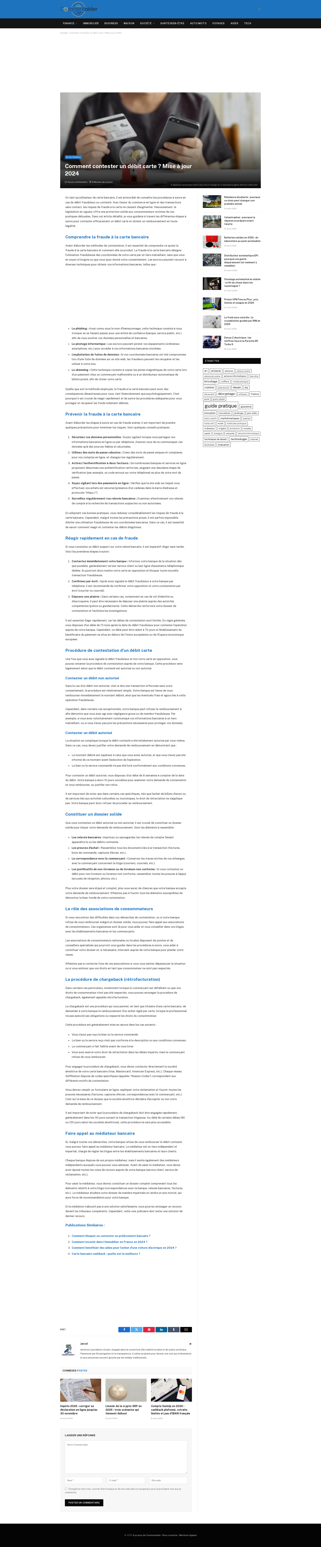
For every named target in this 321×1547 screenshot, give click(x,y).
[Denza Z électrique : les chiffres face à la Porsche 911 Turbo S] (212, 342)
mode (220, 423)
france (255, 394)
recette (247, 428)
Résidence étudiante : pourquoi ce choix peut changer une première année (242, 200)
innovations (225, 413)
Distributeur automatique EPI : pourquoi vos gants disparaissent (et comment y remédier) (241, 260)
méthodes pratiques (236, 423)
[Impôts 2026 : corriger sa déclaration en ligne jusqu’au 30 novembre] (80, 1390)
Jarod (84, 1343)
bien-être (254, 376)
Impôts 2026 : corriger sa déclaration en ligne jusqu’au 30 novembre (78, 1410)
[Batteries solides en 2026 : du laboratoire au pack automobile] (212, 242)
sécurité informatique (248, 433)
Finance (68, 23)
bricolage (210, 381)
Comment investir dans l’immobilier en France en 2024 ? (109, 1242)
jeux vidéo (252, 413)
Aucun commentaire (77, 182)
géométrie (246, 406)
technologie (239, 439)
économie (209, 445)
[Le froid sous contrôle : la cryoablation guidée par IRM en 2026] (212, 321)
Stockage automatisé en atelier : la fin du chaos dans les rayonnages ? (242, 282)
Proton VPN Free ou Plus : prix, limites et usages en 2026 (241, 301)
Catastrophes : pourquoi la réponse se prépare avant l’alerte (239, 220)
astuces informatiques (235, 376)
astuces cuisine (243, 371)
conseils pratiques (240, 382)
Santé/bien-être (172, 23)
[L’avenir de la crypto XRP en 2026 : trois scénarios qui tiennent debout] (125, 1390)
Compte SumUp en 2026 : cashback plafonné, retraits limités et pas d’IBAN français (170, 1410)
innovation (210, 413)
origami (222, 428)
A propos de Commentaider (147, 1535)
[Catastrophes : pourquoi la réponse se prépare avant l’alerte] (212, 221)
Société (146, 23)
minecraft (209, 423)
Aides (235, 23)
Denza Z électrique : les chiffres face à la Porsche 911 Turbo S (241, 341)
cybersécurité (223, 388)
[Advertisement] (160, 63)
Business (111, 23)
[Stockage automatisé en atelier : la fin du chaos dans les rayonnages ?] (212, 283)
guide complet (219, 399)
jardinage (239, 413)
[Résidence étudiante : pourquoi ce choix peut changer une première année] (212, 201)
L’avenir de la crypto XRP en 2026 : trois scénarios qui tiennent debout (123, 1410)
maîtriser (247, 419)
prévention (235, 428)
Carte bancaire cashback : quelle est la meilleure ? (106, 1253)
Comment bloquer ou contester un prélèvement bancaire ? (111, 1236)
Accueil (64, 33)
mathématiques (229, 418)
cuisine (209, 387)
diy (246, 387)
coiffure (225, 381)
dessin (237, 387)
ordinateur (209, 428)
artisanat (216, 371)
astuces (229, 371)
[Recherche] (259, 9)
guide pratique (221, 406)
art (205, 370)
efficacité (243, 394)
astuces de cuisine (212, 376)
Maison (129, 23)
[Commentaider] (78, 9)
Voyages (218, 23)
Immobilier (91, 23)
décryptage (226, 394)
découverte (209, 394)
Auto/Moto (198, 23)
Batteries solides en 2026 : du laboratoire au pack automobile (242, 239)
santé (207, 433)
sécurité (230, 433)
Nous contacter (170, 1535)
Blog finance (73, 157)
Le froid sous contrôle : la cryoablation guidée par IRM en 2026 (242, 320)
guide (206, 399)
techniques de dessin (215, 439)
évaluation (223, 444)
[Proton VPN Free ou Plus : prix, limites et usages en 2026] (212, 303)
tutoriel (254, 439)
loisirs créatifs (210, 418)
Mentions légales (188, 1535)
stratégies (218, 434)
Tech (247, 23)
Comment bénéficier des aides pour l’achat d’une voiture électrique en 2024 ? (124, 1247)
